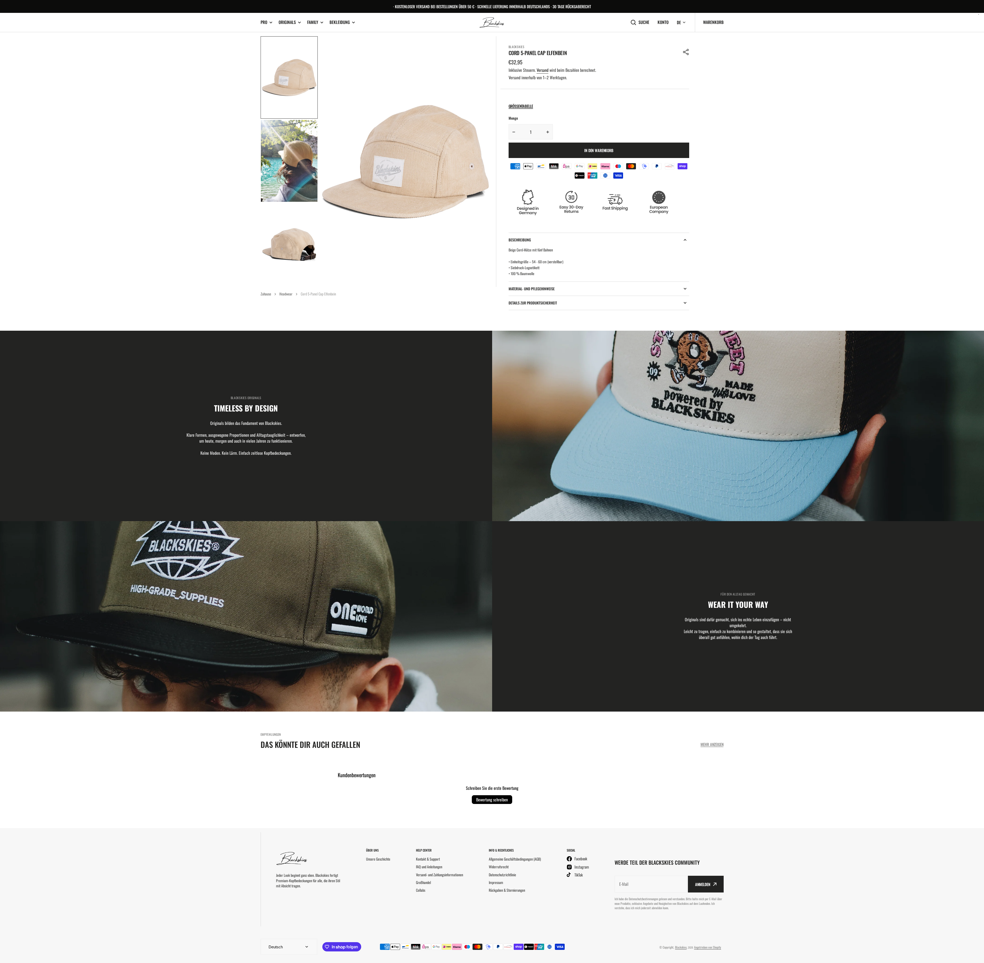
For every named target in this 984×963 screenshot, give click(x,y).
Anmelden (702, 884)
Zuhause (266, 293)
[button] (686, 52)
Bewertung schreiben (492, 799)
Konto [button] (663, 22)
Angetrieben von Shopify (707, 947)
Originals (287, 22)
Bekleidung (340, 22)
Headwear (285, 293)
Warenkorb (713, 22)
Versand (542, 70)
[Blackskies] (492, 22)
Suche (644, 22)
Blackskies (681, 947)
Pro (264, 22)
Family (312, 22)
